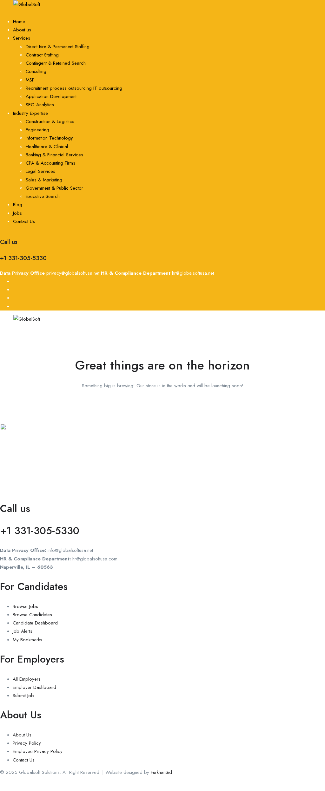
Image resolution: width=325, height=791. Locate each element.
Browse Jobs (25, 606)
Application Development (51, 96)
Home (19, 21)
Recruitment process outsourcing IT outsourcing (74, 88)
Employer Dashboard (34, 687)
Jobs (17, 213)
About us (22, 29)
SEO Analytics (40, 104)
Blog (17, 204)
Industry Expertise (30, 113)
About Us (22, 734)
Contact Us (24, 221)
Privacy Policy (27, 743)
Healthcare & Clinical (47, 146)
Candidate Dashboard (35, 622)
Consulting (36, 71)
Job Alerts (22, 631)
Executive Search (43, 196)
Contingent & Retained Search (56, 63)
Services (21, 38)
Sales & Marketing (44, 179)
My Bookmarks (27, 639)
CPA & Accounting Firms (50, 163)
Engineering (37, 129)
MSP (30, 79)
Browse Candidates (32, 614)
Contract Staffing (42, 54)
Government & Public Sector (54, 188)
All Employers (27, 679)
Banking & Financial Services (54, 154)
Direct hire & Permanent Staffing (58, 46)
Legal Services (40, 171)
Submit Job (23, 695)
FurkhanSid (161, 772)
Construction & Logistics (50, 121)
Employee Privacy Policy (38, 751)
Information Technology (49, 137)
